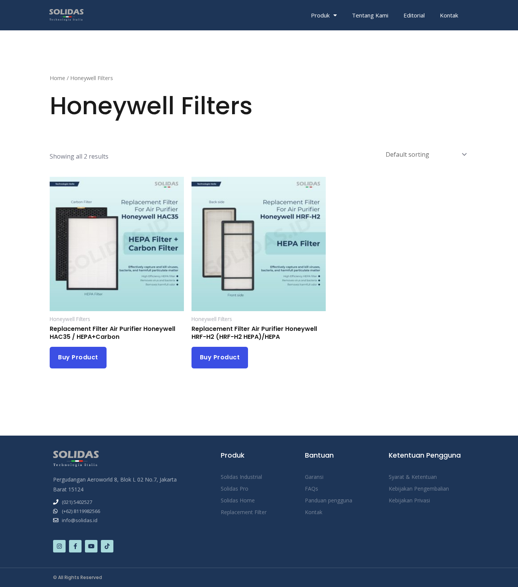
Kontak (449, 15)
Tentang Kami (370, 15)
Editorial (414, 15)
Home (57, 78)
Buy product (78, 357)
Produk (320, 15)
